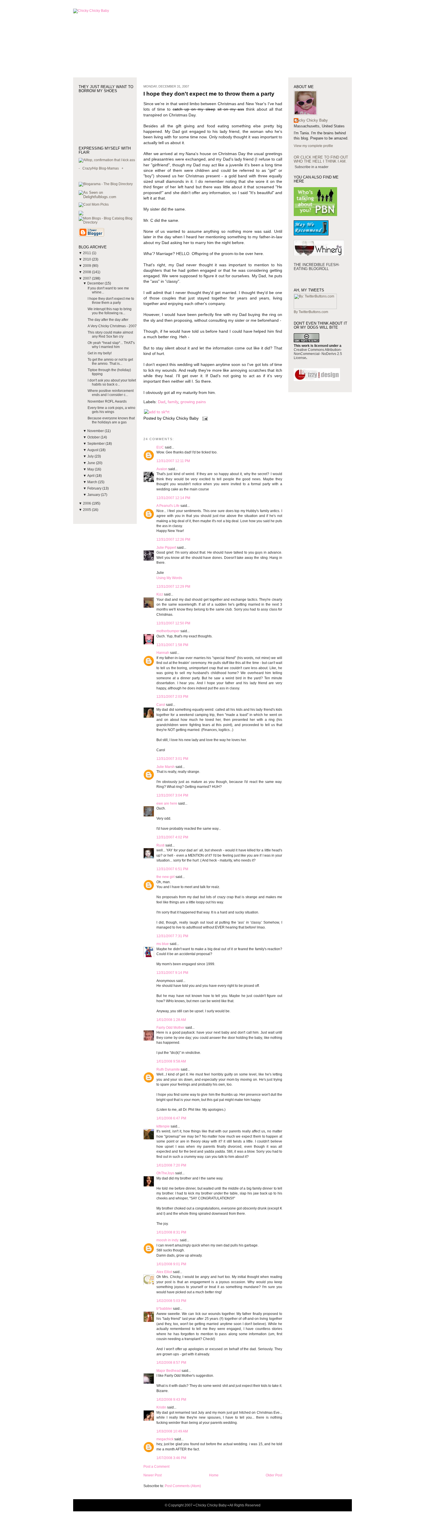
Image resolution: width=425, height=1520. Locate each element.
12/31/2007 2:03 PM (172, 697)
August (93, 450)
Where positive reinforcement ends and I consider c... (111, 393)
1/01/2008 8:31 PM (171, 1232)
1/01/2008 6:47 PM (171, 1118)
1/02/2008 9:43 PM (171, 1400)
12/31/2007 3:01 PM (172, 759)
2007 (87, 278)
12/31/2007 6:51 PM (172, 869)
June (91, 463)
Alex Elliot (164, 1272)
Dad (161, 402)
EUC (160, 447)
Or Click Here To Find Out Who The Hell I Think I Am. (321, 159)
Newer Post (152, 1475)
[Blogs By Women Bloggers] (81, 214)
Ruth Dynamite (168, 1069)
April (91, 476)
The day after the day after (108, 320)
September (96, 444)
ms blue (162, 944)
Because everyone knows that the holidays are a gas (111, 420)
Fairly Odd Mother (170, 1028)
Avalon (161, 469)
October (94, 437)
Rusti (160, 845)
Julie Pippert (166, 548)
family (173, 402)
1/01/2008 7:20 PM (171, 1165)
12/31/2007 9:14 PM (172, 973)
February (94, 488)
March (92, 482)
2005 (87, 510)
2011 (87, 253)
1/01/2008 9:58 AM (171, 1061)
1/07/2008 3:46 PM (171, 1458)
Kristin (161, 1407)
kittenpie (163, 1126)
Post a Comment (156, 1467)
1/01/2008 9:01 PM (171, 1264)
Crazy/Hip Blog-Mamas (100, 168)
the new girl (165, 877)
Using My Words (169, 578)
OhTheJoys (165, 1173)
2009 (87, 266)
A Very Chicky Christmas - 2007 (112, 326)
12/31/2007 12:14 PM (173, 498)
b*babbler (164, 1309)
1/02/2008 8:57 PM (171, 1363)
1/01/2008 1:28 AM (171, 1020)
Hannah (162, 653)
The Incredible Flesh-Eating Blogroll (316, 267)
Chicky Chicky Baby (311, 120)
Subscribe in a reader (311, 167)
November (96, 431)
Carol (160, 705)
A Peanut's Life (168, 506)
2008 (87, 272)
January (94, 495)
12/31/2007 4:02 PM (172, 837)
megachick (164, 1439)
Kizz (159, 594)
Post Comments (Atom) (183, 1486)
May (91, 469)
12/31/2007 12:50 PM (173, 623)
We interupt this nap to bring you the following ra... (110, 311)
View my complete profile (313, 146)
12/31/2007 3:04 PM (172, 795)
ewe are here (166, 803)
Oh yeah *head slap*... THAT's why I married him (111, 345)
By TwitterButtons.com (311, 312)
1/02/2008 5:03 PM (171, 1301)
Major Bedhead (168, 1371)
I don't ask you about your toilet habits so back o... (112, 382)
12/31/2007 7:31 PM (172, 936)
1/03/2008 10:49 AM (172, 1431)
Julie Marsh (165, 767)
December (96, 283)
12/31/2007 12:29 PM (173, 587)
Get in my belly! (100, 353)
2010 (87, 259)
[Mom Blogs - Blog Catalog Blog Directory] (108, 222)
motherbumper (168, 631)
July (91, 456)
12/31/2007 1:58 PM (172, 645)
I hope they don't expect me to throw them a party (111, 301)
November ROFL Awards (107, 401)
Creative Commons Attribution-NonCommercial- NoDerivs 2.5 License (318, 354)
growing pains (193, 402)
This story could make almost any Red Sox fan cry (110, 334)
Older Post (274, 1475)
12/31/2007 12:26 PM (173, 539)
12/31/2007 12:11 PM (173, 461)
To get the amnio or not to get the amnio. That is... (110, 362)
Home (214, 1475)
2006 (87, 503)
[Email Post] (204, 418)
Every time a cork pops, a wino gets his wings (111, 410)
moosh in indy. (167, 1240)
